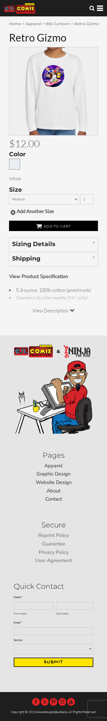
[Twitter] (45, 702)
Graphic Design (53, 474)
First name (20, 613)
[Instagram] (62, 702)
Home (15, 23)
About (53, 490)
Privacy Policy (54, 552)
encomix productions (51, 712)
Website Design (54, 482)
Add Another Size (35, 211)
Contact (53, 499)
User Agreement (53, 560)
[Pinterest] (53, 702)
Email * (18, 622)
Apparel (33, 23)
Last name (62, 613)
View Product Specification (38, 276)
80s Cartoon (58, 23)
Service (18, 640)
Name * (18, 597)
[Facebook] (36, 702)
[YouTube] (71, 702)
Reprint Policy (53, 535)
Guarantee (53, 543)
